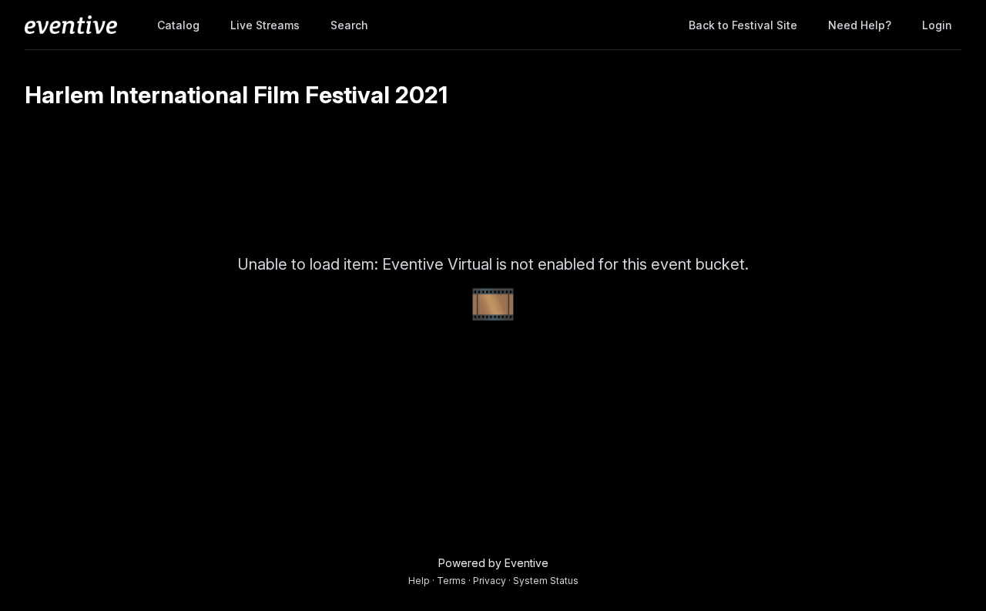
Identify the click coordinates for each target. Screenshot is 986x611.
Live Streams (265, 25)
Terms (451, 580)
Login (937, 25)
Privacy (489, 580)
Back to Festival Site (743, 25)
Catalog (178, 25)
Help (419, 580)
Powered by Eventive (493, 562)
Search (349, 25)
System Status (546, 580)
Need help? (859, 25)
